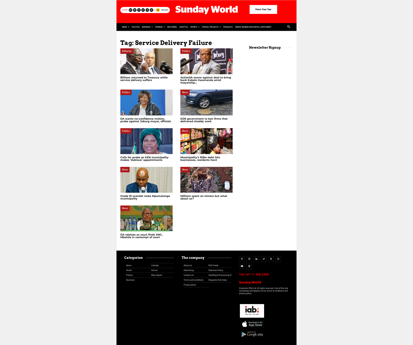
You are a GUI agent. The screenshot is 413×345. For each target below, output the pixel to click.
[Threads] (249, 266)
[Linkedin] (256, 259)
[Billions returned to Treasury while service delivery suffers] (146, 61)
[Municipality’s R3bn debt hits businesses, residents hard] (206, 141)
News (185, 92)
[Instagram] (249, 259)
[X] (271, 259)
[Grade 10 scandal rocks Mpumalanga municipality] (146, 180)
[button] (289, 27)
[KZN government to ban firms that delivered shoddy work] (206, 102)
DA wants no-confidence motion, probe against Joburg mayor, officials (145, 120)
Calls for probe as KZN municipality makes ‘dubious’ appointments (144, 159)
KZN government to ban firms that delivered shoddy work (204, 120)
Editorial (126, 51)
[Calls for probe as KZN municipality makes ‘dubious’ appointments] (146, 141)
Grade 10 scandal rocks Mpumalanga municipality (145, 197)
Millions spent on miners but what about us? (203, 197)
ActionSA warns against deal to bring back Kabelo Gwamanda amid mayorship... (205, 80)
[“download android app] (252, 338)
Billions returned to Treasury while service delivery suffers (144, 79)
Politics (186, 51)
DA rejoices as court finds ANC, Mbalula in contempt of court (141, 236)
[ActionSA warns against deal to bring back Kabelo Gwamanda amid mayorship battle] (206, 61)
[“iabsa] (252, 317)
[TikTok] (264, 259)
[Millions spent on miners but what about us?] (206, 180)
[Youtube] (242, 266)
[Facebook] (242, 259)
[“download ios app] (252, 328)
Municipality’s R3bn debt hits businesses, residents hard (200, 159)
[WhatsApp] (278, 259)
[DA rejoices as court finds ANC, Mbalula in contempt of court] (146, 218)
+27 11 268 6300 (257, 274)
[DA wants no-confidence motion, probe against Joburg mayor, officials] (146, 102)
